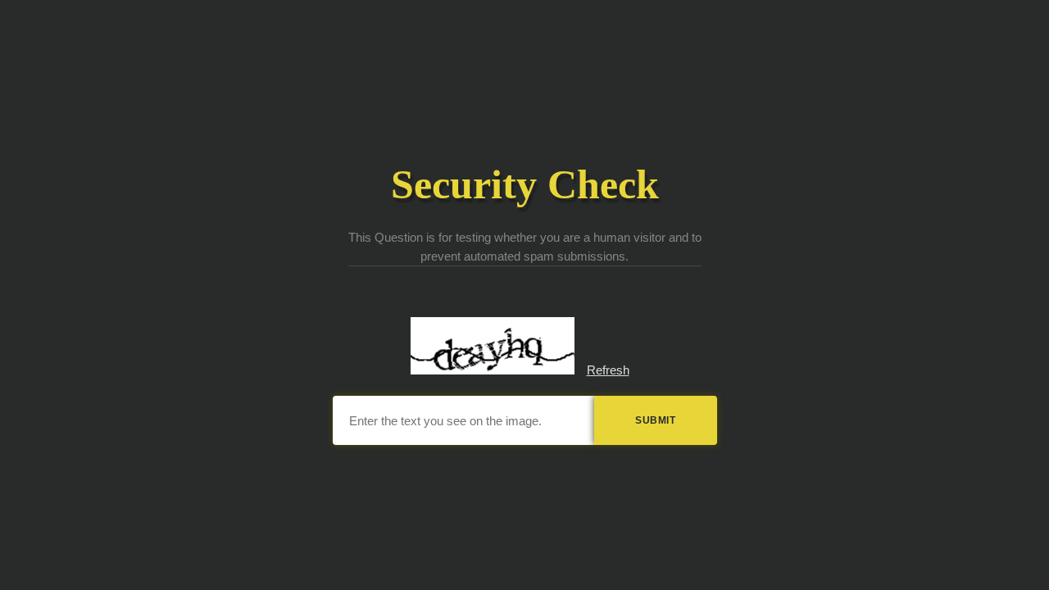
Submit (655, 420)
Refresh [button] (608, 370)
